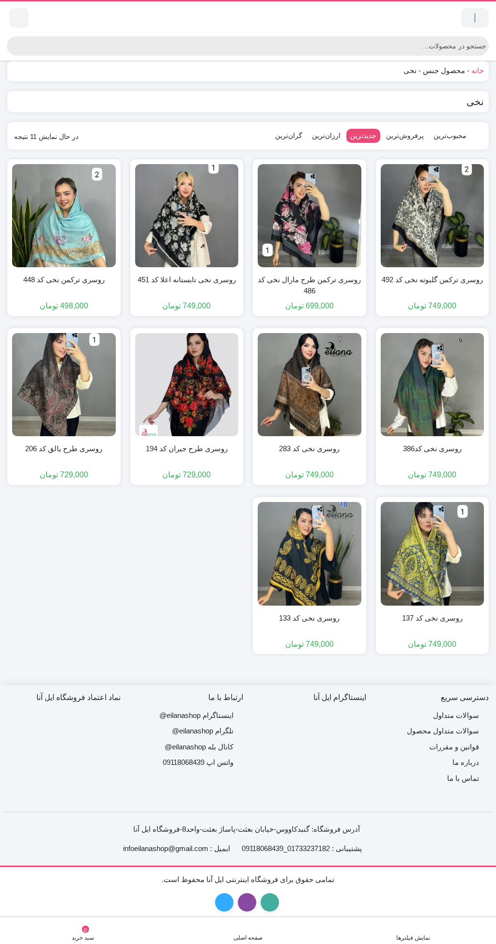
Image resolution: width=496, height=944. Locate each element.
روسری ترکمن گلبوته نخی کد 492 (432, 279)
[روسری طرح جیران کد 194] (187, 385)
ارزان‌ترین (326, 135)
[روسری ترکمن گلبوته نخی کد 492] (432, 216)
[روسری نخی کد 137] (432, 554)
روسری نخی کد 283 (309, 448)
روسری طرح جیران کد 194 (187, 448)
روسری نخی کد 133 (309, 618)
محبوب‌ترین (450, 135)
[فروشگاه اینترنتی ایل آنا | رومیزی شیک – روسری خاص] (248, 17)
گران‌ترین (288, 135)
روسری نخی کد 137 (432, 618)
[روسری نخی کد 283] (309, 385)
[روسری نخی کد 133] (309, 554)
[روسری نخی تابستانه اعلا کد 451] (187, 216)
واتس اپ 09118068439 (198, 762)
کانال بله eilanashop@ (199, 747)
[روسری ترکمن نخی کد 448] (64, 216)
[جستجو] (14, 46)
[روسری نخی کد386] (432, 385)
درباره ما (465, 762)
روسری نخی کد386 (432, 448)
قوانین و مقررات (454, 747)
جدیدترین (363, 135)
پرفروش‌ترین (405, 135)
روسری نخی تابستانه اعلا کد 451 (187, 279)
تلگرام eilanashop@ (202, 731)
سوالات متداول (456, 715)
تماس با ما (463, 778)
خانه (477, 70)
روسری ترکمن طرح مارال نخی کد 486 (309, 285)
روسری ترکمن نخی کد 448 (64, 279)
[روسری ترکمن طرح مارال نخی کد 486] (309, 216)
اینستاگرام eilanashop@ (196, 715)
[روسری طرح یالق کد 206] (64, 385)
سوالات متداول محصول (443, 731)
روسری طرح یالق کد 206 (63, 448)
